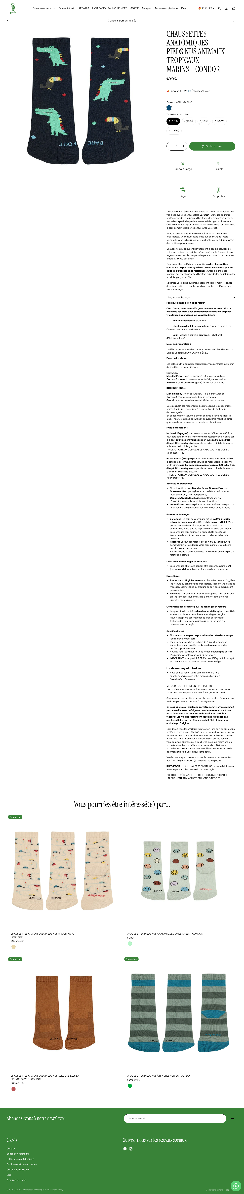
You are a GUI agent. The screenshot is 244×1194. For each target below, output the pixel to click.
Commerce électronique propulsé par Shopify (42, 1189)
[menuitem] (183, 8)
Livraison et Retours (178, 297)
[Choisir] (116, 923)
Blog (9, 1174)
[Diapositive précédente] (7, 20)
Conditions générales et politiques (221, 1190)
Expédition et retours (18, 1153)
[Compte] (226, 8)
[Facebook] (125, 1149)
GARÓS (17, 1189)
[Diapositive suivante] (233, 20)
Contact (11, 1148)
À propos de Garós (16, 1180)
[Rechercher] (219, 8)
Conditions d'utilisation (18, 1169)
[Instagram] (131, 1149)
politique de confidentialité (20, 1159)
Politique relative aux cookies (22, 1164)
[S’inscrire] (232, 1118)
